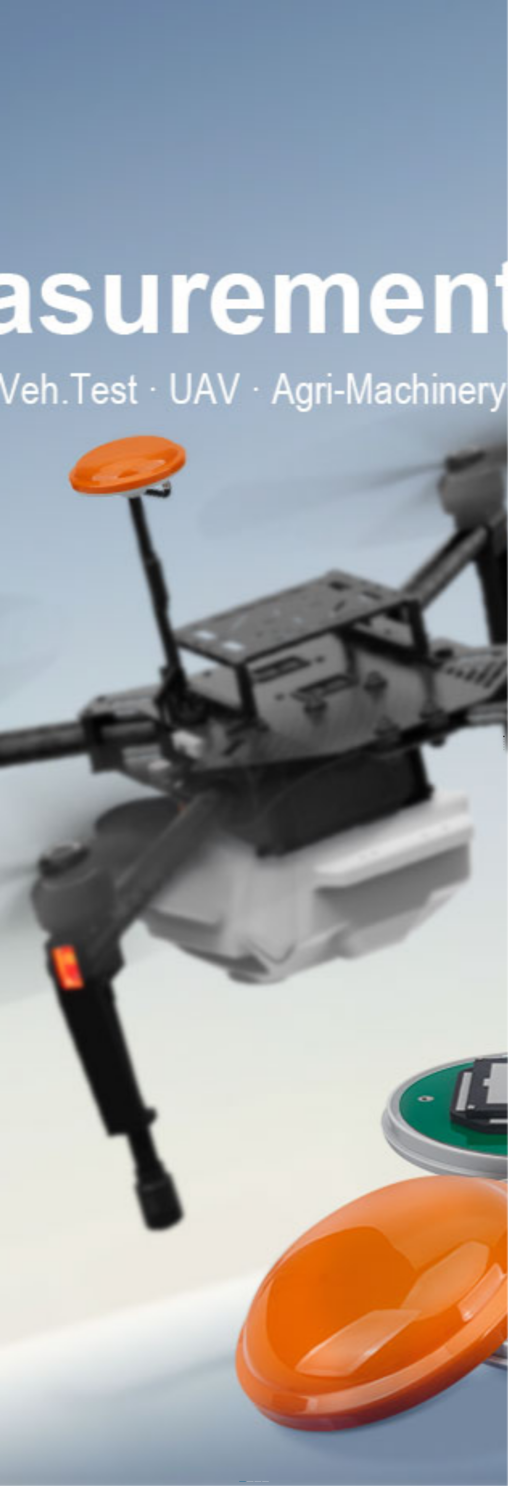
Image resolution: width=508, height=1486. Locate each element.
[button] (242, 1481)
